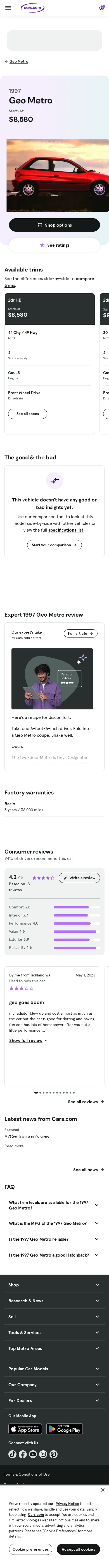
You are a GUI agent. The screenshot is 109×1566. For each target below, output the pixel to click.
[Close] (103, 1490)
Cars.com (36, 1514)
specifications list (66, 530)
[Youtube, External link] (33, 1454)
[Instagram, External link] (43, 1454)
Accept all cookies (78, 1549)
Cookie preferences (31, 1549)
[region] (54, 1525)
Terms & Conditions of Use (27, 1474)
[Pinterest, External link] (53, 1454)
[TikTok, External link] (12, 1454)
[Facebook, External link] (23, 1454)
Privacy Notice (67, 1503)
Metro (19, 61)
